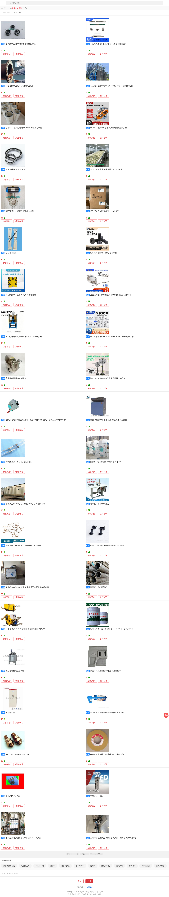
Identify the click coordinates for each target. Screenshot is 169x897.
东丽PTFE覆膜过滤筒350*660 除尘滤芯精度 (24, 127)
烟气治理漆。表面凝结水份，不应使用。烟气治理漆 (111, 629)
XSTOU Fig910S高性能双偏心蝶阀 (20, 211)
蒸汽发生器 (160, 866)
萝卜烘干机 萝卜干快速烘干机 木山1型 (106, 169)
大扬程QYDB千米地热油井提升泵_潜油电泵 (108, 44)
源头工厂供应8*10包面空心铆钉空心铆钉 (107, 545)
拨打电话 (19, 54)
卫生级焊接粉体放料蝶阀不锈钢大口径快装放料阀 (110, 295)
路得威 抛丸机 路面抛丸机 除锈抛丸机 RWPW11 (25, 629)
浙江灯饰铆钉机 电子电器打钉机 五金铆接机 (24, 336)
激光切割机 (105, 866)
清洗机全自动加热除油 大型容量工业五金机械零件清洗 (28, 587)
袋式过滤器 (146, 866)
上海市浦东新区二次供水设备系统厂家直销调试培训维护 (113, 838)
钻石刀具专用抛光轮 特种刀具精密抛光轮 (107, 754)
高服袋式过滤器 (96, 796)
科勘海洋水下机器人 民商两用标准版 (21, 295)
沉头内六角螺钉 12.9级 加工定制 (103, 253)
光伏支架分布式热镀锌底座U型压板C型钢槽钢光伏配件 (112, 336)
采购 (166, 715)
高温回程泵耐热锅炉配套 (16, 378)
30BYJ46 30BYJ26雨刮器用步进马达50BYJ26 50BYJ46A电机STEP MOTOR (36, 420)
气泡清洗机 (25, 866)
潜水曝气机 (80, 866)
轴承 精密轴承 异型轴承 (15, 169)
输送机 (52, 866)
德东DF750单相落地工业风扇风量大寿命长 (107, 378)
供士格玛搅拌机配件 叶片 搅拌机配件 (105, 670)
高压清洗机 (40, 866)
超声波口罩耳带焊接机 (99, 503)
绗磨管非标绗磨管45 (98, 587)
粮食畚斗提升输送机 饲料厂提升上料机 (106, 462)
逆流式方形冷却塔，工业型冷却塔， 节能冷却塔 (25, 503)
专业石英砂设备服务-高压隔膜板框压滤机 (107, 712)
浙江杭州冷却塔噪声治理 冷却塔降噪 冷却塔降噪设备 (112, 86)
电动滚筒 (132, 866)
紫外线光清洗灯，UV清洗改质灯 (19, 462)
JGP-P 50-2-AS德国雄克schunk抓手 (104, 211)
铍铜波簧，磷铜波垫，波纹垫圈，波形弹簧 (23, 545)
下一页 (93, 854)
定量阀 (92, 866)
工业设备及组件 (12, 873)
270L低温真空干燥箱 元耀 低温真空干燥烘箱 (108, 420)
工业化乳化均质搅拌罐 (15, 670)
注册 (89, 881)
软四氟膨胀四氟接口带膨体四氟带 (20, 86)
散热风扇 (119, 866)
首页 (3, 873)
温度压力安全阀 (9, 866)
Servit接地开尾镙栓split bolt (17, 754)
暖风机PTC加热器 (13, 796)
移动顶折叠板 (11, 253)
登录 (79, 881)
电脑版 (89, 886)
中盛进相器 (10, 712)
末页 (100, 854)
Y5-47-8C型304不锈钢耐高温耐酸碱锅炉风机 (108, 127)
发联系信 (7, 54)
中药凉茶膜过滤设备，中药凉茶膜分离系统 (23, 838)
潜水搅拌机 (65, 866)
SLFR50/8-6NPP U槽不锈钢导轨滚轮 (21, 44)
